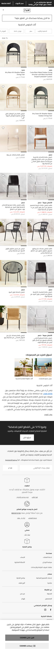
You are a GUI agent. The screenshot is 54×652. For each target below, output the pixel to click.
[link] (47, 10)
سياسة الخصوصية (11, 459)
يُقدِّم (10, 467)
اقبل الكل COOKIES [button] (27, 637)
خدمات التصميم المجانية (44, 578)
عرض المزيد (48, 414)
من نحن (22, 593)
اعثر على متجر (21, 517)
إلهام (23, 598)
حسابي (27, 530)
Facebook (51, 610)
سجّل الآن (27, 534)
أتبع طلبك (22, 583)
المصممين (48, 598)
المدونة (49, 593)
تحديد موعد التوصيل (22, 497)
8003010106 (16, 513)
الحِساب (22, 557)
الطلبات (27, 485)
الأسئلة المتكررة (20, 562)
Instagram (45, 610)
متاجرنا (49, 583)
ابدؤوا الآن (27, 437)
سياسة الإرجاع (47, 562)
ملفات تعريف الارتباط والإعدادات (41, 567)
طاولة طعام (47, 393)
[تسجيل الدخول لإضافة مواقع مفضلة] (30, 43)
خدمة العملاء (32, 517)
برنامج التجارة (27, 546)
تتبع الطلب (35, 497)
